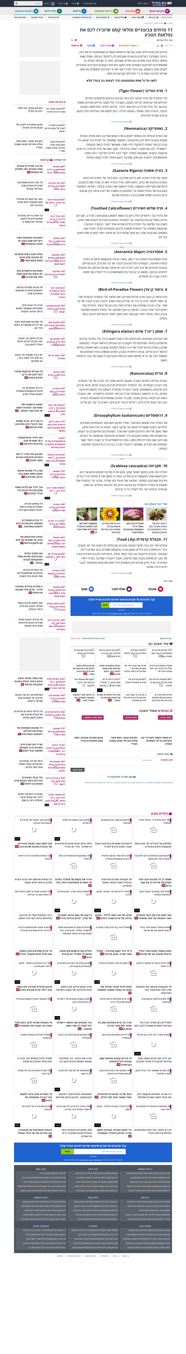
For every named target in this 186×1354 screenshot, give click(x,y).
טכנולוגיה (93, 1199)
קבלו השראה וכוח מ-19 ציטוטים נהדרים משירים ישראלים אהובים (148, 1208)
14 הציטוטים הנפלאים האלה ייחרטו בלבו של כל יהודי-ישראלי (45, 1184)
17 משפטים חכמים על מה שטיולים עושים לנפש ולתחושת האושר (96, 1175)
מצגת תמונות (89, 782)
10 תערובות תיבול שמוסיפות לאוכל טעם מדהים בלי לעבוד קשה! (148, 1160)
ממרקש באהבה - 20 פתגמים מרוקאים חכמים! (154, 1184)
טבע (146, 782)
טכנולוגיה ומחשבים (81, 17)
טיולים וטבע (119, 17)
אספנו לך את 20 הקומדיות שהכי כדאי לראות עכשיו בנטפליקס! (149, 1204)
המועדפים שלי (20, 17)
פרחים (141, 782)
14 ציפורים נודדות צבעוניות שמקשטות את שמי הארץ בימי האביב (96, 1180)
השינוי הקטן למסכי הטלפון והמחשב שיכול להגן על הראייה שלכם (96, 1212)
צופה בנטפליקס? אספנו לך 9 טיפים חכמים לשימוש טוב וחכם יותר (96, 1217)
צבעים (118, 782)
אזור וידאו (142, 3)
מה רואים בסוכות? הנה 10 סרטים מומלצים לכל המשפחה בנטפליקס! (146, 1212)
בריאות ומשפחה (103, 11)
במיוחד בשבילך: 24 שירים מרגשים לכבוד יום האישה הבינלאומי (149, 1221)
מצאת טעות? (75, 638)
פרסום (59, 1229)
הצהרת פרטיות (73, 1229)
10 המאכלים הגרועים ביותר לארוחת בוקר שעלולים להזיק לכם (149, 1164)
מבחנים (164, 710)
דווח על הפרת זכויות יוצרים (94, 638)
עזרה (74, 3)
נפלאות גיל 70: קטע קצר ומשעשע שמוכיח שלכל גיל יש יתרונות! (148, 1175)
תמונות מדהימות (155, 782)
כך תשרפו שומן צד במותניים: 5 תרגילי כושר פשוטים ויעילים (46, 1208)
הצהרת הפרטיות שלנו (115, 613)
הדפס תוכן (164, 638)
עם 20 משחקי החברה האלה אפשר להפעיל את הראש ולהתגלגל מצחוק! (41, 1160)
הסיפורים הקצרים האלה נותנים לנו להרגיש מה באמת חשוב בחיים (43, 1193)
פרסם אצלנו (88, 3)
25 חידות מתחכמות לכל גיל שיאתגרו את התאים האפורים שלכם (44, 1155)
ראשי (171, 23)
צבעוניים (98, 782)
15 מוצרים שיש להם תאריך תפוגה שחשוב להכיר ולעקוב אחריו (97, 1164)
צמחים (124, 782)
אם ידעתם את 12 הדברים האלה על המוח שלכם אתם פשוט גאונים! (95, 1221)
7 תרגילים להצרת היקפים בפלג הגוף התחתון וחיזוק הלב (47, 1221)
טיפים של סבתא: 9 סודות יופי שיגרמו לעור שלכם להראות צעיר (97, 1151)
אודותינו (104, 1229)
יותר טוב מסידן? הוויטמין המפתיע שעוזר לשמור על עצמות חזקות (148, 1147)
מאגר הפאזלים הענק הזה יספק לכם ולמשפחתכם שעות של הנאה (44, 1151)
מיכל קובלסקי (162, 40)
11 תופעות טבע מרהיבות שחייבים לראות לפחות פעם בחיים (98, 1193)
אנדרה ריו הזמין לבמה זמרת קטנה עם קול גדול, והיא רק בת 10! (148, 1193)
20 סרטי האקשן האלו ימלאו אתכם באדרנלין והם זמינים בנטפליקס (147, 1217)
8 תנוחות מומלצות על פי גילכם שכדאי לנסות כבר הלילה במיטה (96, 1147)
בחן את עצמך (157, 11)
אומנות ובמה (101, 17)
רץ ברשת (152, 17)
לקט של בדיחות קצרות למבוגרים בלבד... (52, 1147)
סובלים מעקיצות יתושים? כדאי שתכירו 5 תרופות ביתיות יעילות (97, 1155)
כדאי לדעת (50, 11)
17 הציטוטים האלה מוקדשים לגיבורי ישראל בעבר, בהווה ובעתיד (44, 1204)
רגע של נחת (107, 782)
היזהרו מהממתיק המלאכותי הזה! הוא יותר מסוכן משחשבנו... (149, 1151)
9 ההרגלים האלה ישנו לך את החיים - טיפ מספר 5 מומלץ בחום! (149, 1180)
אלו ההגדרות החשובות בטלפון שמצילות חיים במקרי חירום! (98, 1208)
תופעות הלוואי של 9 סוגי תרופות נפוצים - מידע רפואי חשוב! (150, 1155)
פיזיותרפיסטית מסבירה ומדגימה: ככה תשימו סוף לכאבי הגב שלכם (147, 1188)
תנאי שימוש (126, 613)
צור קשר (61, 3)
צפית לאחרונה (37, 17)
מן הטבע (148, 23)
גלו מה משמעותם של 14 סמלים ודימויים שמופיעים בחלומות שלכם (43, 1180)
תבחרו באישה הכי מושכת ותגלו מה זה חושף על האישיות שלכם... (44, 1188)
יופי (129, 782)
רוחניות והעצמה (24, 11)
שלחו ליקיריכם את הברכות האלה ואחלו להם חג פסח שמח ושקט (44, 1175)
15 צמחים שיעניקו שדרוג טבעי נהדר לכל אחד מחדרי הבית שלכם (95, 1184)
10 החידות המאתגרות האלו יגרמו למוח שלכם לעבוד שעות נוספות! (43, 1164)
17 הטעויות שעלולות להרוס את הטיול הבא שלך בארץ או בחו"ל (97, 1188)
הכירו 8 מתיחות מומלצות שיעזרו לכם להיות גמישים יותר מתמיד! (44, 1217)
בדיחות (77, 11)
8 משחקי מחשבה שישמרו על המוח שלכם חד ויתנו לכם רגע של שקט (94, 1204)
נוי (114, 782)
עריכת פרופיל (53, 17)
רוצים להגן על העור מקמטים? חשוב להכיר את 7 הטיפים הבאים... (96, 1160)
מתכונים (130, 11)
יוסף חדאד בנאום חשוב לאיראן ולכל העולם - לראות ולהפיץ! (46, 1212)
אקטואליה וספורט (41, 1199)
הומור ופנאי (136, 17)
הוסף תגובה (78, 769)
